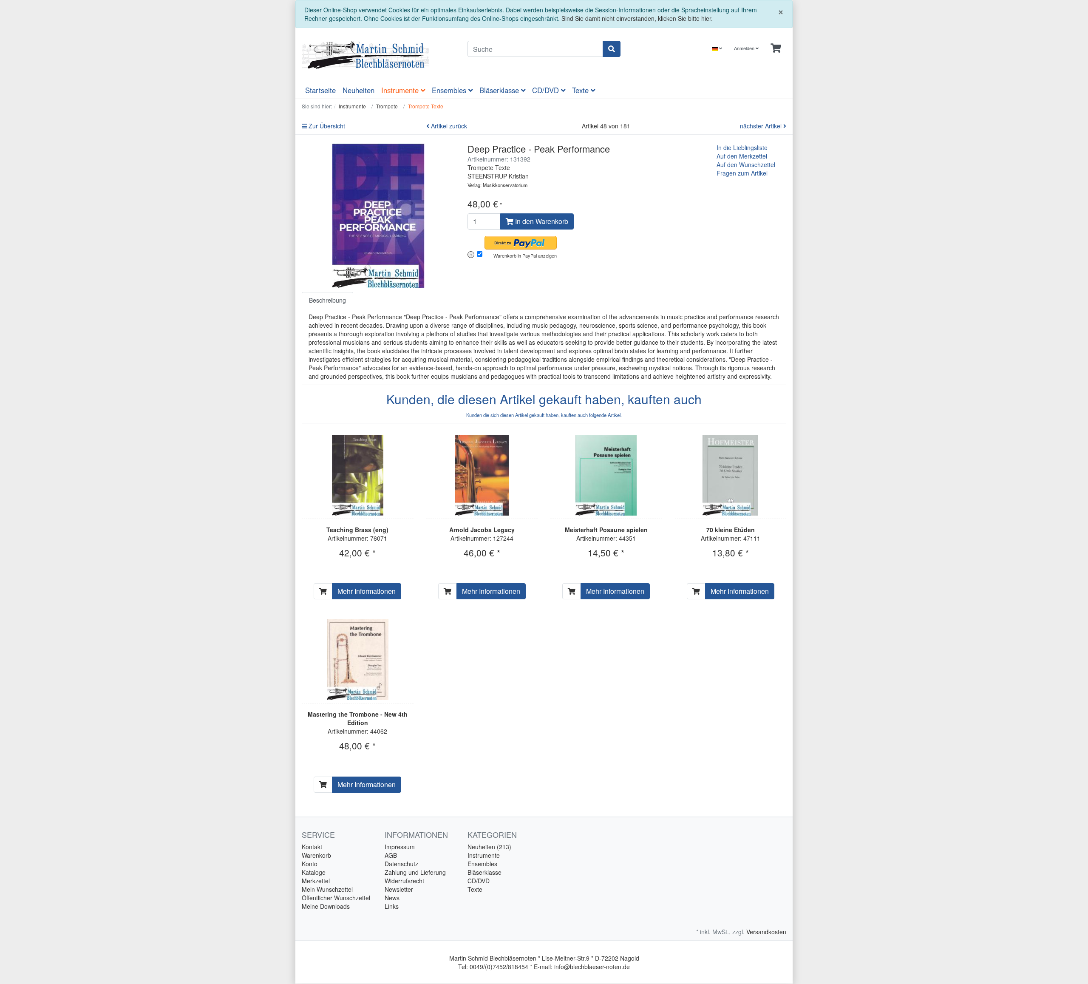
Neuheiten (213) (489, 846)
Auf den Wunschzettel (746, 164)
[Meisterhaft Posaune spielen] (606, 475)
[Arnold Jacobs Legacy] (482, 475)
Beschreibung (327, 300)
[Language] (717, 48)
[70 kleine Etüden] (730, 475)
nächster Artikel (761, 126)
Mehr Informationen (366, 591)
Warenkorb (316, 855)
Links (392, 906)
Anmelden (745, 48)
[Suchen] (611, 49)
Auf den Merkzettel (742, 156)
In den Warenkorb (540, 221)
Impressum (400, 846)
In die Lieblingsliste (742, 147)
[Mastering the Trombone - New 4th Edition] (357, 659)
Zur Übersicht (326, 126)
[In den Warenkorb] (323, 591)
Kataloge (314, 872)
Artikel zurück (448, 126)
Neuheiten (358, 90)
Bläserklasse (500, 90)
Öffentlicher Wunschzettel (336, 897)
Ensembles (450, 90)
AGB (391, 855)
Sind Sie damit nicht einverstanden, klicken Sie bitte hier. (637, 18)
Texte (581, 90)
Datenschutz (401, 863)
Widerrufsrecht (404, 880)
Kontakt (312, 846)
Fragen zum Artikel (742, 173)
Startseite (320, 90)
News (392, 897)
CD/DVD (546, 90)
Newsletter (399, 889)
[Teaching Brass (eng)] (357, 475)
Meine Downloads (326, 906)
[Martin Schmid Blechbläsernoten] (378, 55)
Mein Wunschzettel (327, 889)
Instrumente (401, 90)
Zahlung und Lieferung (415, 872)
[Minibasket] (775, 48)
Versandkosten (766, 931)
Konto (309, 863)
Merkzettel (316, 880)
